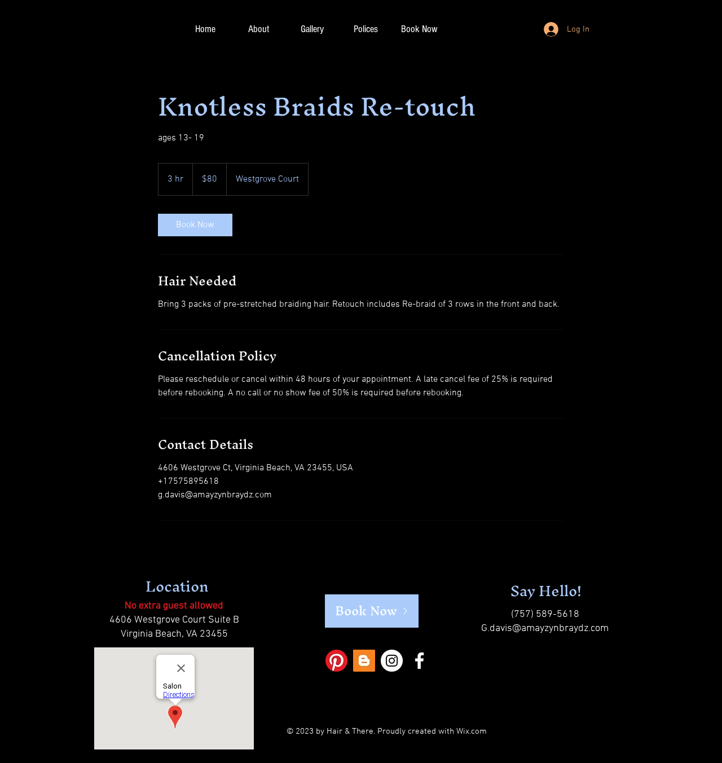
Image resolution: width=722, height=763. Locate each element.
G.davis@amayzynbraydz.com (545, 628)
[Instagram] (392, 661)
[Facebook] (419, 661)
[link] (195, 225)
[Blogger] (364, 661)
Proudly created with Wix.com (432, 731)
